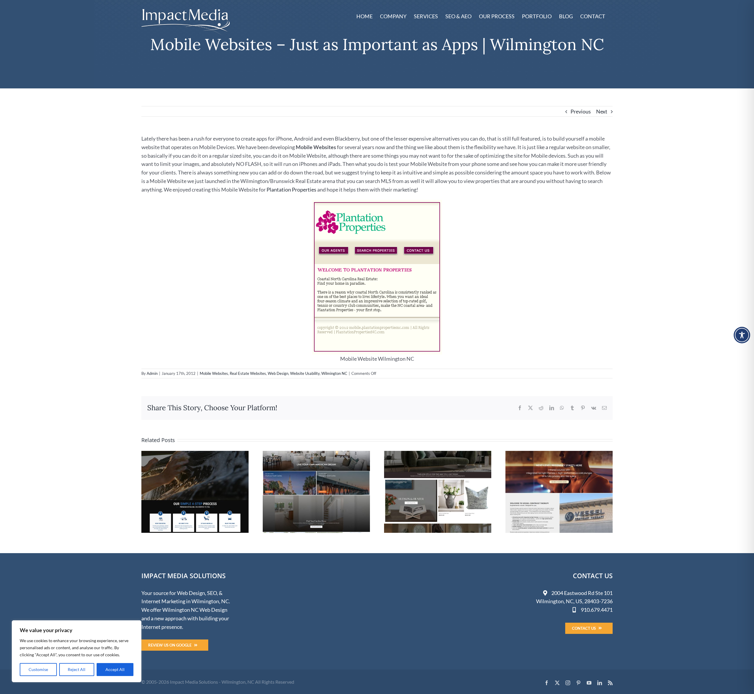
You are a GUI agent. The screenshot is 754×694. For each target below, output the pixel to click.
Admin (152, 373)
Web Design (278, 373)
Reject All (76, 669)
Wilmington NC (334, 373)
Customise (38, 669)
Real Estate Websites (248, 373)
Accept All (115, 669)
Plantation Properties (291, 189)
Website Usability (305, 373)
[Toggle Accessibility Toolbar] (742, 335)
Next (601, 111)
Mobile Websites (214, 373)
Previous (581, 111)
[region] (76, 651)
